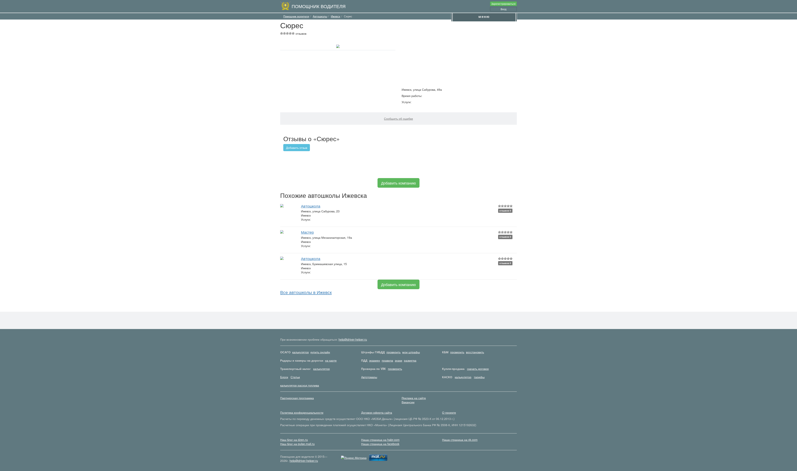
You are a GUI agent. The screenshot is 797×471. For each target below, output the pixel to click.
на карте (331, 360)
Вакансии (408, 402)
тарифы (479, 377)
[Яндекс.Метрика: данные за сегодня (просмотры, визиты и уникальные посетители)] (354, 458)
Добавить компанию (398, 183)
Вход (503, 9)
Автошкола (310, 206)
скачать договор (478, 369)
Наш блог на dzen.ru (294, 440)
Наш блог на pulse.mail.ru (297, 444)
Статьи (295, 377)
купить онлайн (320, 352)
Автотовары (369, 377)
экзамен (374, 360)
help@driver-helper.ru (353, 339)
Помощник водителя (319, 6)
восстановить (475, 352)
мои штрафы (411, 352)
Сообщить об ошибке (398, 118)
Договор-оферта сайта (376, 412)
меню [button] (484, 16)
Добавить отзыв (296, 148)
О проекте (449, 412)
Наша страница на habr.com (380, 440)
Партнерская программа (297, 398)
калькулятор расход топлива (299, 385)
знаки (398, 360)
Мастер (307, 232)
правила (387, 360)
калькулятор (300, 352)
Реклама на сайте (414, 398)
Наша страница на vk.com (460, 440)
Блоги (284, 377)
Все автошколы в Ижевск (306, 292)
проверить (393, 352)
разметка (410, 360)
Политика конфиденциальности (301, 412)
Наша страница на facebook (380, 444)
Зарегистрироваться (503, 3)
